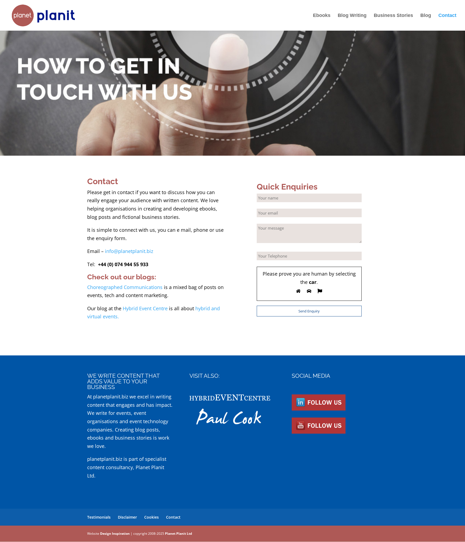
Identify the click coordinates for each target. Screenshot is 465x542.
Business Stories (393, 15)
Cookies (151, 517)
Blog (425, 15)
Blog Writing (352, 15)
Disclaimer (127, 517)
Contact (447, 15)
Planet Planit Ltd (178, 533)
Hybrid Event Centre (145, 308)
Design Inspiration (115, 533)
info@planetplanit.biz (129, 251)
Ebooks (321, 15)
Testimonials (99, 517)
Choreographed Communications (125, 287)
